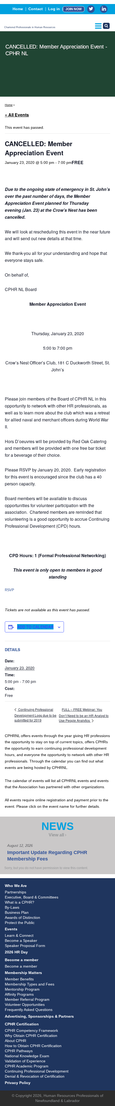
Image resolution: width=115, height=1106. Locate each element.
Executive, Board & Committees (31, 897)
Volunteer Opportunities (25, 1004)
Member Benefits (19, 979)
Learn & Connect (19, 935)
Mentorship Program (22, 989)
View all (56, 835)
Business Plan (17, 912)
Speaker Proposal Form (25, 945)
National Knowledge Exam (27, 1056)
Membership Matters (23, 973)
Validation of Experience (25, 1061)
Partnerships (15, 892)
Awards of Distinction (22, 917)
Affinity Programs (19, 994)
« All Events (17, 115)
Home (18, 9)
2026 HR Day (16, 952)
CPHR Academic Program (26, 1066)
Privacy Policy (17, 1083)
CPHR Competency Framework (31, 1030)
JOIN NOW (74, 9)
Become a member (21, 960)
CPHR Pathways (19, 1051)
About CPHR (15, 1041)
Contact (35, 9)
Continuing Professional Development (36, 1071)
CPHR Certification (22, 1024)
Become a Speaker (21, 940)
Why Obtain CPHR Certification (31, 1035)
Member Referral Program (27, 999)
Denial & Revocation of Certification (34, 1076)
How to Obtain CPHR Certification (33, 1046)
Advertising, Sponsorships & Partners (39, 1016)
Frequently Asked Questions (28, 1009)
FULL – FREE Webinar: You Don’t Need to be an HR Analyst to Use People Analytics (84, 715)
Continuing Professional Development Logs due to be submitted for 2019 (35, 714)
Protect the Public (19, 922)
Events (11, 929)
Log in (54, 9)
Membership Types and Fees (29, 984)
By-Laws (12, 907)
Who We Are (16, 886)
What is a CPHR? (19, 902)
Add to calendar (35, 626)
